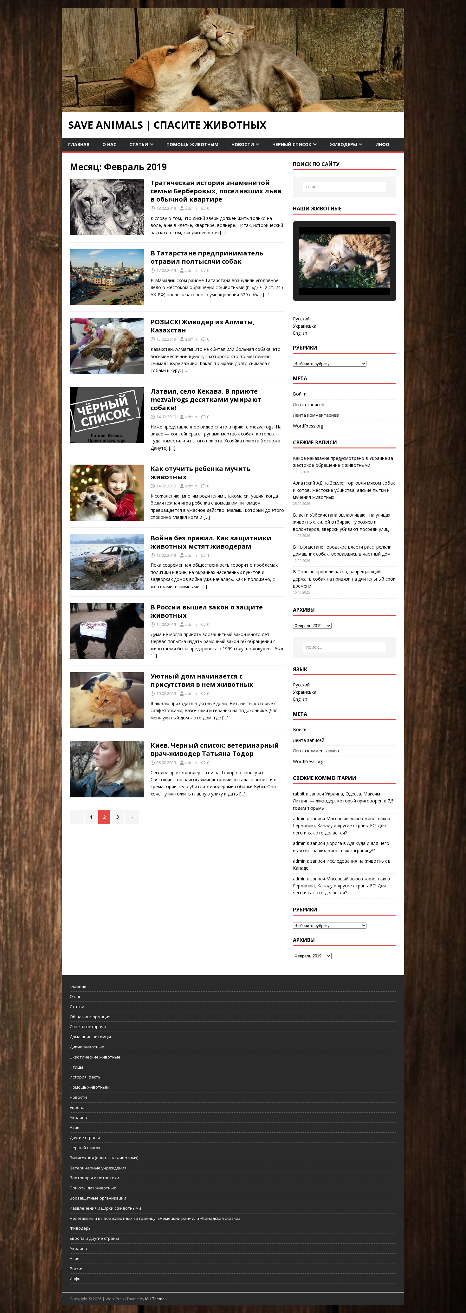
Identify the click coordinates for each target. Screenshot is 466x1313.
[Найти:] (344, 187)
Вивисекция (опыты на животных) (104, 1158)
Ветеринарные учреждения (98, 1168)
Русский (301, 319)
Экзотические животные (95, 1057)
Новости (242, 144)
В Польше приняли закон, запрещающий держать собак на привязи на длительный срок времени (344, 579)
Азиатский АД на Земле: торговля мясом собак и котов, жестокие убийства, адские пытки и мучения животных (344, 490)
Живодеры (343, 144)
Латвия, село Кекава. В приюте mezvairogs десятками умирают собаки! (206, 399)
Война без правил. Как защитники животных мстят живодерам (211, 542)
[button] (330, 277)
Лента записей (308, 405)
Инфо (382, 144)
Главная (78, 144)
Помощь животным (192, 144)
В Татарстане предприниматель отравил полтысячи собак (207, 257)
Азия (74, 1127)
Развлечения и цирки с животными (105, 1208)
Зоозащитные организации (98, 1198)
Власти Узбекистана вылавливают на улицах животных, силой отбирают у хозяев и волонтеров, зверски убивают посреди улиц (341, 522)
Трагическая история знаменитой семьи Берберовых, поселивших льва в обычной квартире (216, 190)
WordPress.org (308, 426)
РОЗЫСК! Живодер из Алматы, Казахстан (203, 326)
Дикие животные (87, 1047)
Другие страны (85, 1137)
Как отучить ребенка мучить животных (201, 472)
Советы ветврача (88, 1026)
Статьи (138, 144)
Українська (304, 326)
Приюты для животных (93, 1188)
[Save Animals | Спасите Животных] (233, 108)
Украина (78, 1117)
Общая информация (90, 1017)
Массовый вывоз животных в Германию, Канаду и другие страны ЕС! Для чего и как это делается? (341, 825)
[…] (223, 232)
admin (191, 208)
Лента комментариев (316, 415)
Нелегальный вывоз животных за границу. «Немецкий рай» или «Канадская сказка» (155, 1218)
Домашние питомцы (90, 1036)
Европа (77, 1107)
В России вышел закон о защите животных (207, 611)
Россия (76, 1268)
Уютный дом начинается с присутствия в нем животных (202, 680)
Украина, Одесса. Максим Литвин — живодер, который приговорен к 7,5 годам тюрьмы (343, 801)
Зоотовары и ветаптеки (94, 1178)
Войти (300, 394)
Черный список (291, 144)
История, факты (85, 1077)
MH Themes (155, 1299)
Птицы (76, 1067)
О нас (109, 144)
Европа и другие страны (94, 1238)
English (300, 333)
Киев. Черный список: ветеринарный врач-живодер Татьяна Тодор (215, 749)
